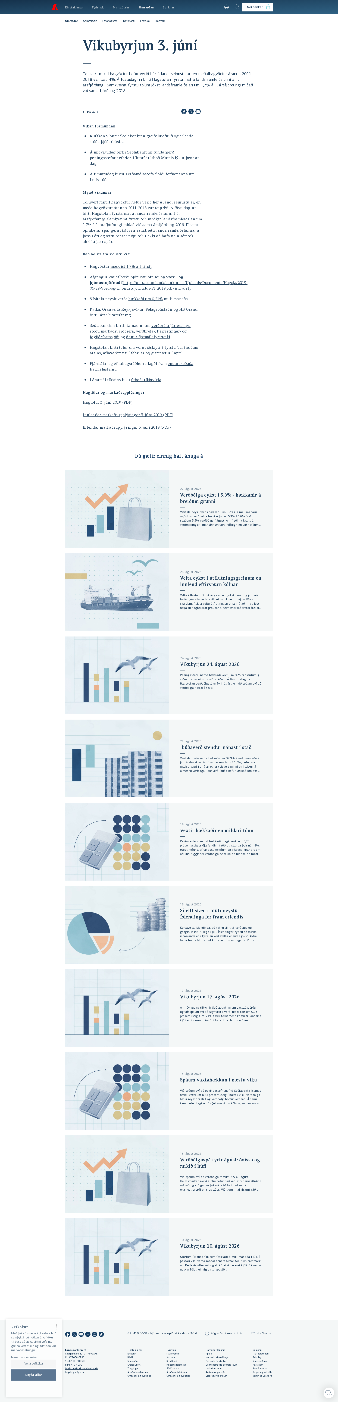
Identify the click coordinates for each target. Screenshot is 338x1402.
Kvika (95, 310)
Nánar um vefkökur (24, 1357)
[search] (237, 7)
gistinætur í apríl (167, 353)
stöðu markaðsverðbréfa (112, 332)
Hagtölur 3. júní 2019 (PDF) (107, 403)
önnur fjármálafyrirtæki (148, 337)
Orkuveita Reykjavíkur (122, 310)
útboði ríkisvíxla (146, 380)
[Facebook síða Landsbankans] (67, 1335)
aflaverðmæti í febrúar (124, 353)
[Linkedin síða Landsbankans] (87, 1335)
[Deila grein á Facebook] (184, 112)
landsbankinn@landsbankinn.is (81, 1368)
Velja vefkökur (33, 1363)
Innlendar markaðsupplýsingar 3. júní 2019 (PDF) (128, 415)
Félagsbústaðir (159, 310)
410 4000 (76, 1365)
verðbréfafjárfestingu (170, 326)
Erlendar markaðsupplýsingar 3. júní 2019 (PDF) (127, 428)
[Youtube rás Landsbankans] (81, 1335)
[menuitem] (74, 7)
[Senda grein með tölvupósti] (198, 112)
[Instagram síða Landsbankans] (94, 1335)
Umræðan (71, 21)
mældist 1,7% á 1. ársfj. (131, 267)
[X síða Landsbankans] (74, 1335)
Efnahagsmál (110, 21)
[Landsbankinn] (55, 7)
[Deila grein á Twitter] (191, 112)
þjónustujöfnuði (144, 277)
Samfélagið (90, 21)
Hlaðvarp (160, 21)
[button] (217, 7)
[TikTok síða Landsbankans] (101, 1335)
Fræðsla (145, 21)
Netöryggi (129, 21)
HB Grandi (189, 310)
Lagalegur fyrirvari (75, 1372)
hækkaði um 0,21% (145, 299)
